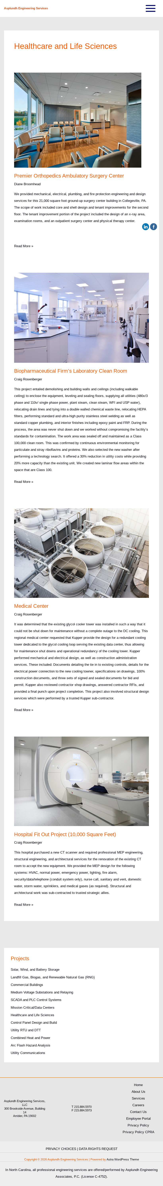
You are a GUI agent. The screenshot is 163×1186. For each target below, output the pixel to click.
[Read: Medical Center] (81, 553)
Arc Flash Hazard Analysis (30, 1045)
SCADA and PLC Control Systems (36, 1000)
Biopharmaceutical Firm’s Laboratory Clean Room (70, 371)
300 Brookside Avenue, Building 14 (24, 1110)
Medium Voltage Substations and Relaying (42, 992)
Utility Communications (28, 1053)
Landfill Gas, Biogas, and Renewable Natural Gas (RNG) (53, 977)
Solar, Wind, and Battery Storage (35, 969)
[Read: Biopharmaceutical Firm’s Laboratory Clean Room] (81, 317)
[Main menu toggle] (150, 8)
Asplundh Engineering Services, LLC (24, 1102)
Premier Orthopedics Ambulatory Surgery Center (69, 176)
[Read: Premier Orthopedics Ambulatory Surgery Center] (77, 120)
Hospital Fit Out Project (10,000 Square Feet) (65, 834)
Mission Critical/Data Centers (32, 1007)
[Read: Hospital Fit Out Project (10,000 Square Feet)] (81, 781)
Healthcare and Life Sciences (32, 1015)
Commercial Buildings (27, 985)
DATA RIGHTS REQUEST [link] (98, 1149)
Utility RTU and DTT (26, 1030)
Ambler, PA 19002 (24, 1116)
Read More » (23, 247)
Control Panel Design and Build (34, 1023)
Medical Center (31, 606)
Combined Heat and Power (30, 1038)
